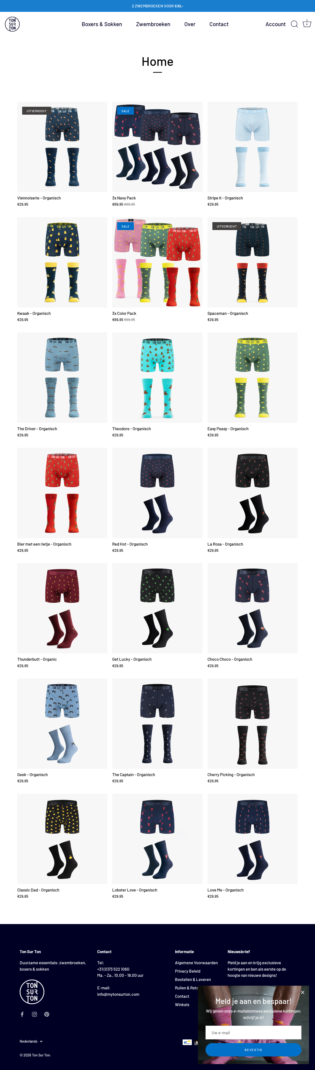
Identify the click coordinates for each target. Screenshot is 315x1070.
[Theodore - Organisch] (157, 377)
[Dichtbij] (302, 992)
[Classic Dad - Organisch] (62, 839)
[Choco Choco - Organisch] (252, 608)
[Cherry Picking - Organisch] (252, 723)
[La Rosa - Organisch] (252, 493)
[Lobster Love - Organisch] (157, 839)
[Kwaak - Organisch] (62, 262)
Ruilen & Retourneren (194, 987)
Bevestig (253, 1050)
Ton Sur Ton (41, 1055)
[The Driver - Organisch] (62, 377)
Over (189, 23)
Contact (219, 23)
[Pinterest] (46, 1013)
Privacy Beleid (187, 970)
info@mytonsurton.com (118, 993)
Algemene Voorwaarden (196, 962)
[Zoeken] (294, 24)
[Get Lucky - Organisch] (157, 608)
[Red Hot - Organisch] (157, 493)
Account (276, 24)
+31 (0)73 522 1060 (113, 968)
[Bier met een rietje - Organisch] (62, 493)
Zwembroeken (153, 23)
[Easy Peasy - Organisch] (252, 377)
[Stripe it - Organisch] (252, 147)
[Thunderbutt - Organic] (62, 608)
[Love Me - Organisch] (252, 839)
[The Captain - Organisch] (157, 723)
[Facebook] (22, 1013)
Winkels (182, 1004)
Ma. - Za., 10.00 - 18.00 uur (120, 975)
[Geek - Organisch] (62, 723)
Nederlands (28, 1041)
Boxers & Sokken (102, 23)
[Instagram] (34, 1013)
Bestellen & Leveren (193, 979)
